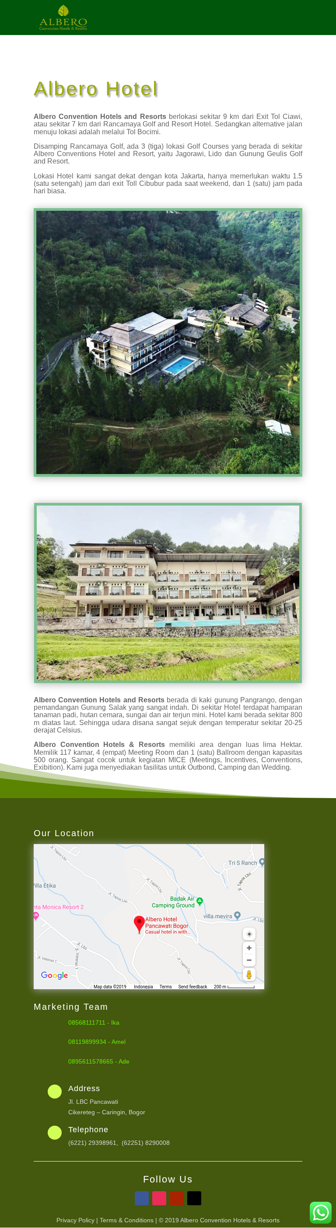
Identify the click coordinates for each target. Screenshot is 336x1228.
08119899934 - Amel (97, 1041)
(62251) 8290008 (146, 1142)
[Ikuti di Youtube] (177, 1198)
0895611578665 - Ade (99, 1061)
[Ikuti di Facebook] (142, 1198)
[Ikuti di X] (194, 1198)
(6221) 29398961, (95, 1142)
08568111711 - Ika (93, 1022)
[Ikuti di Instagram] (159, 1198)
